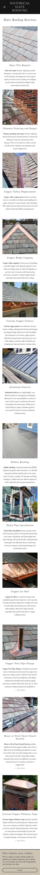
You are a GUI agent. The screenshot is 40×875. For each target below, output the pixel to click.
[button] (5, 7)
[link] (20, 11)
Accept (20, 870)
